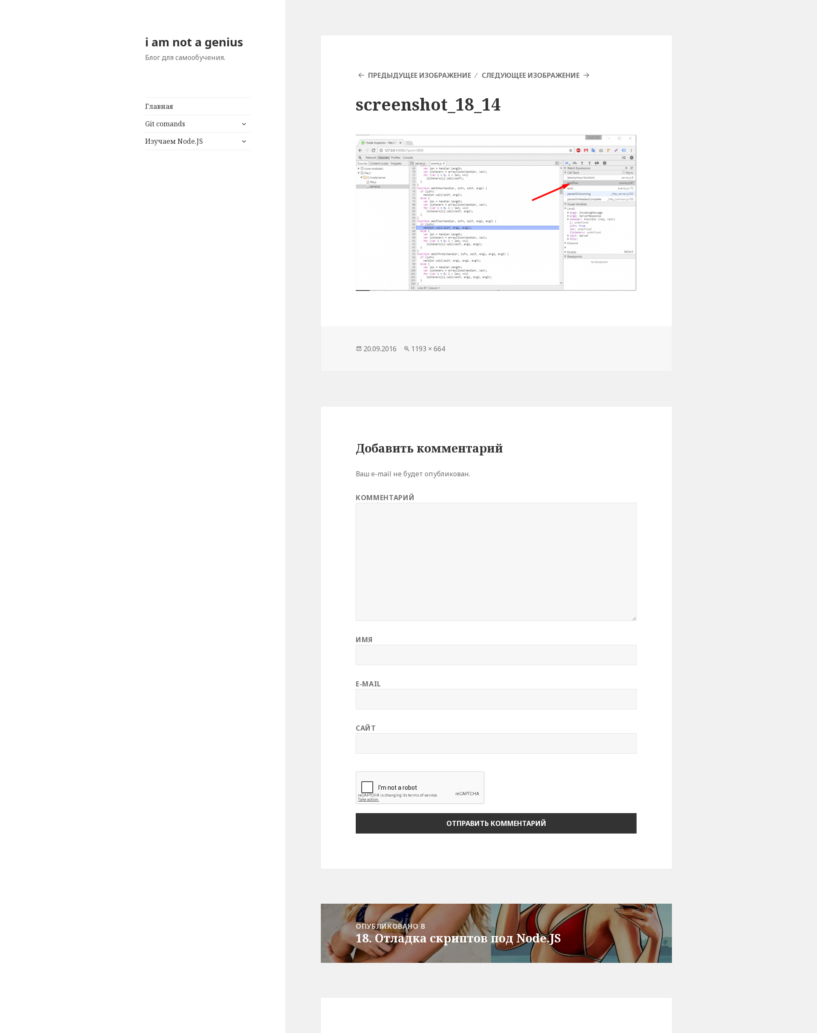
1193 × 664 (428, 348)
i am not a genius (194, 42)
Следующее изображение (531, 75)
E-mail (368, 684)
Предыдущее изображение (419, 75)
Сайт (366, 728)
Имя (364, 639)
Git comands (165, 123)
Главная (159, 106)
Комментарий (385, 497)
